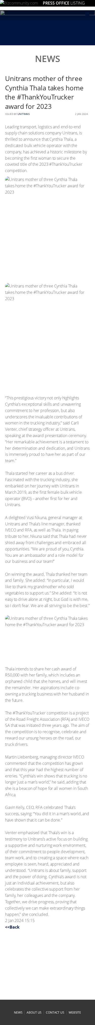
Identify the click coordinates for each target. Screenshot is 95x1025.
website (75, 1012)
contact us (55, 1012)
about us (34, 1012)
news (18, 1012)
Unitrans (23, 114)
